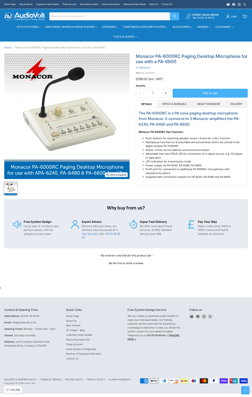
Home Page (10, 4)
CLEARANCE (223, 26)
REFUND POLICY (74, 379)
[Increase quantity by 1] (166, 93)
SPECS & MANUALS (174, 104)
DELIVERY (236, 104)
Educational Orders (89, 4)
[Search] (174, 16)
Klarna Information (111, 4)
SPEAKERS (109, 26)
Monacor (144, 67)
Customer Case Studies (47, 4)
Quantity (140, 85)
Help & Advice (26, 4)
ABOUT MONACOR (208, 104)
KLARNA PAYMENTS (119, 379)
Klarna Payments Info (78, 339)
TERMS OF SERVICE (51, 379)
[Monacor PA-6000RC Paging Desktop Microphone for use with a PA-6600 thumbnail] (10, 188)
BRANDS (203, 26)
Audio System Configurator (81, 349)
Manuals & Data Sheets (134, 4)
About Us (153, 4)
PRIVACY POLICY (96, 379)
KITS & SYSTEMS (28, 26)
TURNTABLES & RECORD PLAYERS (144, 26)
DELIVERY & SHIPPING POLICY (20, 379)
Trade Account (69, 4)
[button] (126, 263)
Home (7, 47)
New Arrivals (73, 325)
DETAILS (146, 104)
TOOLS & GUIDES (124, 36)
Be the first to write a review (126, 263)
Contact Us (166, 4)
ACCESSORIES (181, 26)
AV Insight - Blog (75, 330)
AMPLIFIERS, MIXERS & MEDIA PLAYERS (70, 26)
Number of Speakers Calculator (83, 353)
